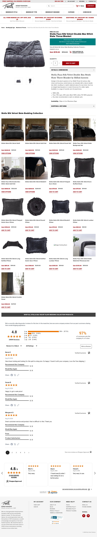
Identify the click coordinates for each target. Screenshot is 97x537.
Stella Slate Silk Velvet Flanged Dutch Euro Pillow (11, 221)
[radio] (48, 331)
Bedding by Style (11, 12)
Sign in (36, 507)
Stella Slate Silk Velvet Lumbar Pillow (83, 221)
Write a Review (86, 346)
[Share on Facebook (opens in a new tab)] (12, 375)
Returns (81, 1)
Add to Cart (53, 192)
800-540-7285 (59, 1)
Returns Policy (71, 509)
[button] (73, 70)
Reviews (52, 509)
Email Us (85, 505)
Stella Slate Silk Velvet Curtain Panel (11, 298)
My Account (71, 1)
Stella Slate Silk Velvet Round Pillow (35, 221)
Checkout (90, 6)
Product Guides (71, 511)
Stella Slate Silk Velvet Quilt (10, 143)
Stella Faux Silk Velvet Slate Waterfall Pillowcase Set (82, 260)
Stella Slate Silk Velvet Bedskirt (35, 182)
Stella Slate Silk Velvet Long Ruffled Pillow (10, 260)
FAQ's (68, 505)
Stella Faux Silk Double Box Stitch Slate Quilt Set (10, 183)
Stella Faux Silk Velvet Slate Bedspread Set (82, 144)
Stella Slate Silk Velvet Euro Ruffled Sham (82, 183)
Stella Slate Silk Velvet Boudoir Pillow (59, 221)
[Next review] (95, 473)
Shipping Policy (71, 507)
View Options (6, 153)
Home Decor (87, 12)
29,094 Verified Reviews (15, 476)
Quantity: (53, 59)
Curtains (71, 12)
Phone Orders (86, 507)
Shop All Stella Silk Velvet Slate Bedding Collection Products (48, 314)
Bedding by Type (31, 12)
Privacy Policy (54, 511)
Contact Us (92, 1)
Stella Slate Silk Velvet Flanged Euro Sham (59, 183)
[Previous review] (2, 473)
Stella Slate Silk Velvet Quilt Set (35, 143)
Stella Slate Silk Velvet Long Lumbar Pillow (58, 260)
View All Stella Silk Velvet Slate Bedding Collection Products (67, 47)
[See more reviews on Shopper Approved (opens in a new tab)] (18, 375)
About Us (53, 505)
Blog (51, 507)
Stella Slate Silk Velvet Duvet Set (60, 143)
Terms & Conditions (56, 512)
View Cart (37, 505)
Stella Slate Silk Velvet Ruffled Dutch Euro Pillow (35, 260)
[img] (14, 472)
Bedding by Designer (52, 12)
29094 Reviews (16, 340)
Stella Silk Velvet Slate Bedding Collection (22, 113)
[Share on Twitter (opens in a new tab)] (15, 375)
